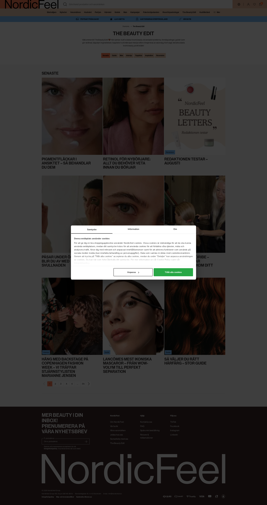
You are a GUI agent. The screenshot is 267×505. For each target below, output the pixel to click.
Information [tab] (133, 229)
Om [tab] (175, 229)
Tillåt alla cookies (173, 272)
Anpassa (131, 272)
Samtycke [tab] (92, 229)
